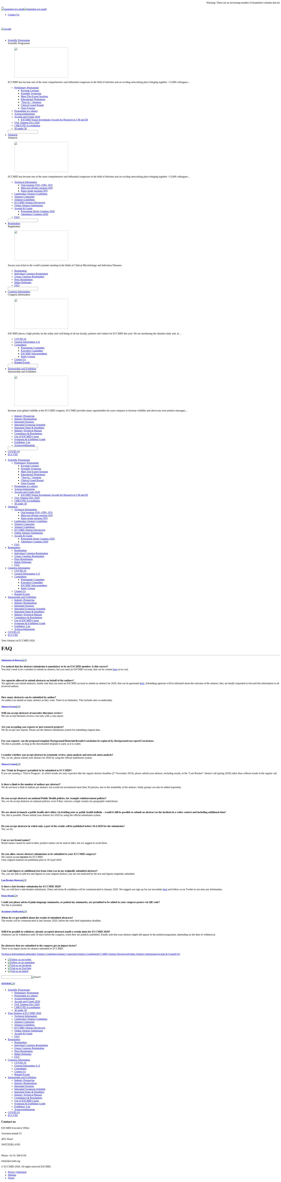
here (115, 669)
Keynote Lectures (30, 90)
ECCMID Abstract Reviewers (29, 202)
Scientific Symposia (31, 93)
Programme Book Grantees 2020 (38, 211)
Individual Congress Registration (31, 273)
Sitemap (12, 1175)
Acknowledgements (24, 113)
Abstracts (12, 134)
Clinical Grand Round (32, 105)
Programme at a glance (26, 111)
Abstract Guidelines (24, 199)
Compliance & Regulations (28, 433)
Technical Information (25, 182)
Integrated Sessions (24, 421)
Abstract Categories (24, 196)
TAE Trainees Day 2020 (27, 122)
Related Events (22, 362)
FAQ (17, 217)
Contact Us (13, 14)
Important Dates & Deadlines (29, 427)
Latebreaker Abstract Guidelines (30, 193)
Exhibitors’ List (22, 442)
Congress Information (19, 291)
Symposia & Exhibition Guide (29, 439)
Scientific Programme (19, 40)
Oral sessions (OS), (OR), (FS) (37, 185)
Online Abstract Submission (28, 205)
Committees (20, 344)
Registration (14, 223)
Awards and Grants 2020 (27, 116)
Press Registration (23, 279)
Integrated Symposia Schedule (29, 424)
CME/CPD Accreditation (27, 125)
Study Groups (28, 356)
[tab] (140, 660)
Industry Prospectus (24, 416)
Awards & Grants (23, 208)
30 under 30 (20, 128)
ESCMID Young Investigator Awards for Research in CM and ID (54, 119)
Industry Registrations (25, 419)
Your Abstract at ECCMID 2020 (24, 1013)
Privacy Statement (17, 1172)
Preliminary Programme (26, 87)
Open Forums (28, 108)
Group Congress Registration (29, 276)
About (11, 1177)
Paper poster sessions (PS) (34, 190)
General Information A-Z (27, 342)
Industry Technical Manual (28, 430)
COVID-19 (20, 339)
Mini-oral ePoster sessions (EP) (37, 188)
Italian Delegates (22, 282)
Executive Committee (32, 350)
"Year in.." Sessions (31, 102)
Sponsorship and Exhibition (22, 368)
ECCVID (13, 454)
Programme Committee (33, 347)
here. (142, 683)
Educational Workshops (33, 99)
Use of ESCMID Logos (26, 436)
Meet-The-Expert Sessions (34, 96)
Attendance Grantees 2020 (34, 214)
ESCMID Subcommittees (34, 353)
